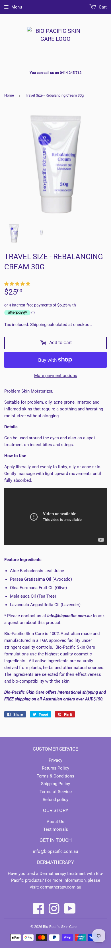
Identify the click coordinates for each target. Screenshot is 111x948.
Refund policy (55, 799)
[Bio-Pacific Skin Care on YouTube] (70, 908)
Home (9, 95)
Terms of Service (56, 791)
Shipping (38, 324)
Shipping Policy (55, 783)
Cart (102, 7)
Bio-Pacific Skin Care (60, 926)
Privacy (55, 760)
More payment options (55, 375)
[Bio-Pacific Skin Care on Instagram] (54, 908)
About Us (55, 821)
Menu (16, 7)
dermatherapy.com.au (60, 887)
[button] (17, 283)
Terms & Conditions (55, 776)
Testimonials (55, 829)
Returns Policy (55, 768)
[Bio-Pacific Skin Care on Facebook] (38, 908)
